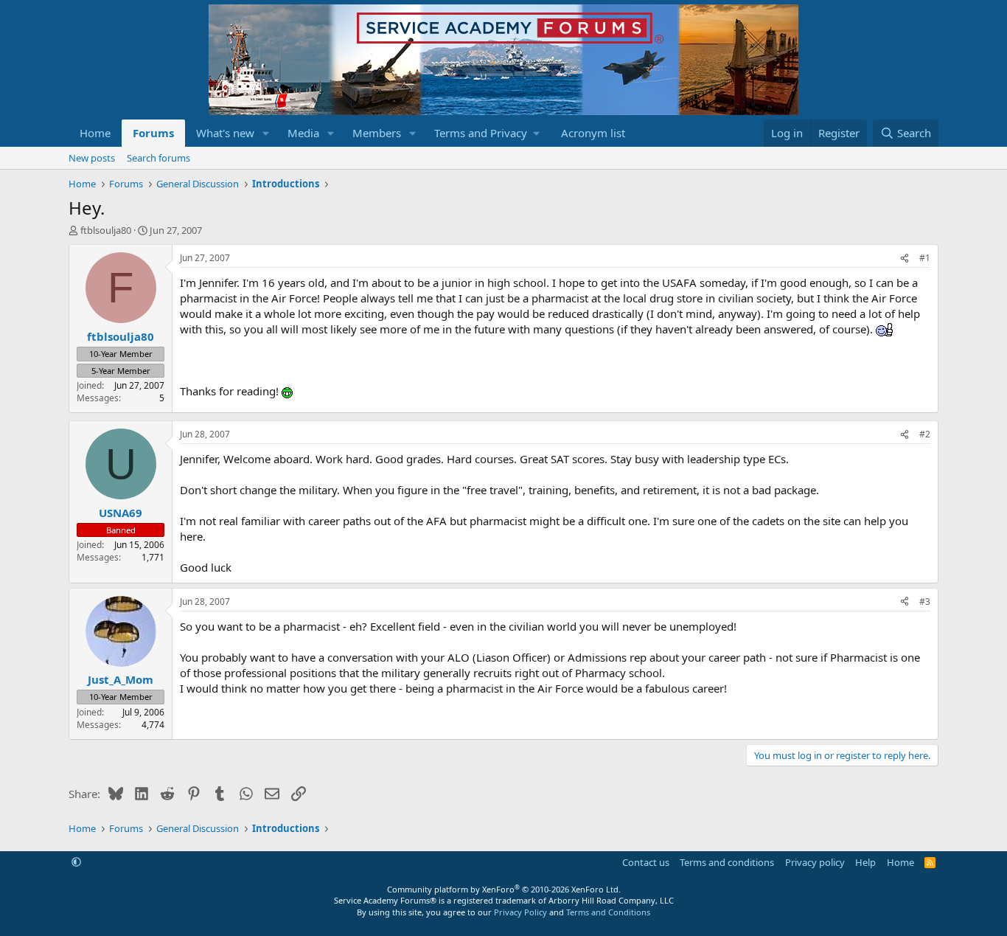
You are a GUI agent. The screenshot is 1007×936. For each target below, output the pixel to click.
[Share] (904, 258)
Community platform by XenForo (504, 889)
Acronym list (593, 132)
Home (95, 132)
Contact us (645, 862)
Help (865, 862)
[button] (266, 133)
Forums (153, 132)
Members (376, 132)
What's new (225, 132)
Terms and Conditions (608, 912)
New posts (92, 157)
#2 (924, 434)
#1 (924, 258)
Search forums (158, 157)
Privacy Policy (520, 912)
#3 (924, 601)
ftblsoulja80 (105, 230)
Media (303, 132)
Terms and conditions (727, 862)
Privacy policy (815, 862)
